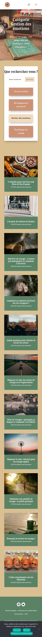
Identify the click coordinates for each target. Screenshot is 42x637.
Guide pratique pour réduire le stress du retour (21, 341)
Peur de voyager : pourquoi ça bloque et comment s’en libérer (21, 420)
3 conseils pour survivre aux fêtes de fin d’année (21, 183)
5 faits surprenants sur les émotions (21, 578)
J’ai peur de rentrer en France (21, 221)
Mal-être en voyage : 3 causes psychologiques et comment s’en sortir (21, 261)
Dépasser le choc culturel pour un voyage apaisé (21, 460)
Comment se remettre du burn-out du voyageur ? (21, 301)
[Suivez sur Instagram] (19, 604)
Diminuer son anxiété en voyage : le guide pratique (21, 500)
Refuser (27, 630)
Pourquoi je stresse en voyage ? (21, 538)
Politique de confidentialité (21, 633)
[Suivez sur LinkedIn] (23, 604)
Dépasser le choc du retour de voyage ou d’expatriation (21, 381)
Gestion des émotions (24, 187)
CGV (26, 614)
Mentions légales (10, 611)
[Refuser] (39, 629)
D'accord (17, 630)
